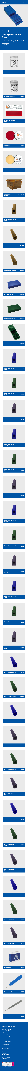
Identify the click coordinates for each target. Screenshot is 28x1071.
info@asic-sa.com (5, 1032)
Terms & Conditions (6, 1057)
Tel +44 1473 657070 (6, 1029)
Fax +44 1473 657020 (6, 1030)
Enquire (5, 44)
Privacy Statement (5, 1058)
